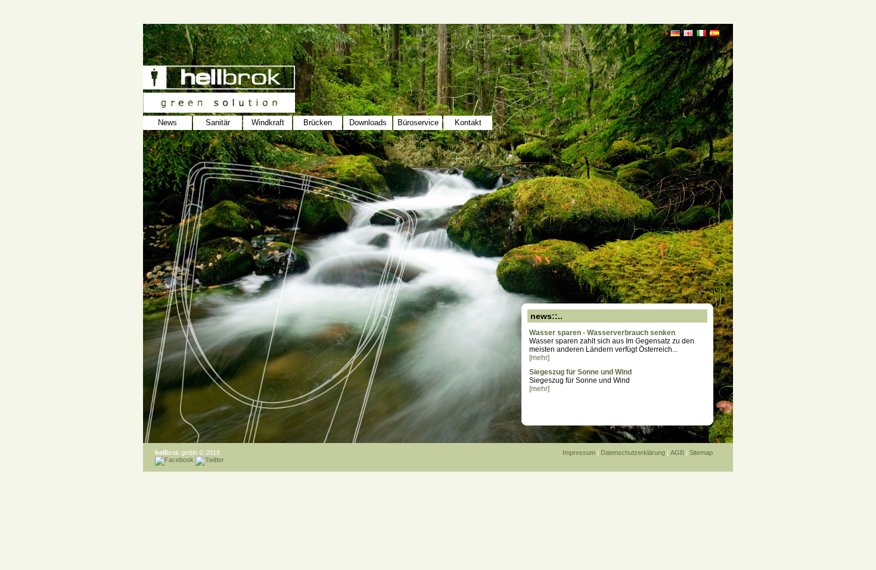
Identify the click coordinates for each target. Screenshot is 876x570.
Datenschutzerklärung (633, 452)
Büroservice (418, 122)
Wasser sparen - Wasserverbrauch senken (602, 333)
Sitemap (701, 452)
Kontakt (468, 122)
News (167, 122)
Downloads (368, 122)
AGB (677, 452)
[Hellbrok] (208, 83)
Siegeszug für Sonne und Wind (580, 372)
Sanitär (218, 122)
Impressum (579, 452)
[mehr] (539, 358)
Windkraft (267, 122)
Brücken (317, 122)
